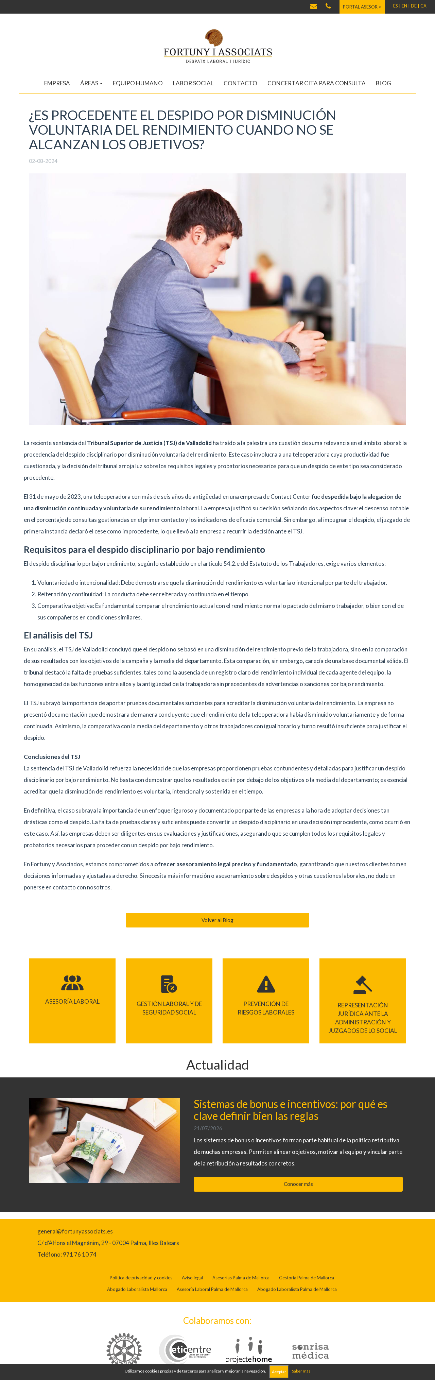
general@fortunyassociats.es (75, 1231)
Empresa (57, 83)
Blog (383, 83)
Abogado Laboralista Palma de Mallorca (297, 1289)
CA (423, 5)
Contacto (240, 83)
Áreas (89, 83)
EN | (406, 5)
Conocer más (298, 1184)
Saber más (301, 1371)
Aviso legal (192, 1277)
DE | (415, 5)
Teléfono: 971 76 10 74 (67, 1254)
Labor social (193, 83)
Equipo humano (138, 83)
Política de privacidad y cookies (141, 1277)
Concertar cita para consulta (316, 83)
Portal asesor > (362, 7)
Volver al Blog (217, 920)
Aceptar (279, 1371)
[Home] (217, 45)
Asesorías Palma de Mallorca (240, 1277)
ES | (397, 5)
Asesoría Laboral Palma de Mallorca (212, 1289)
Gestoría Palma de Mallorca (306, 1277)
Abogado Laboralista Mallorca (137, 1289)
